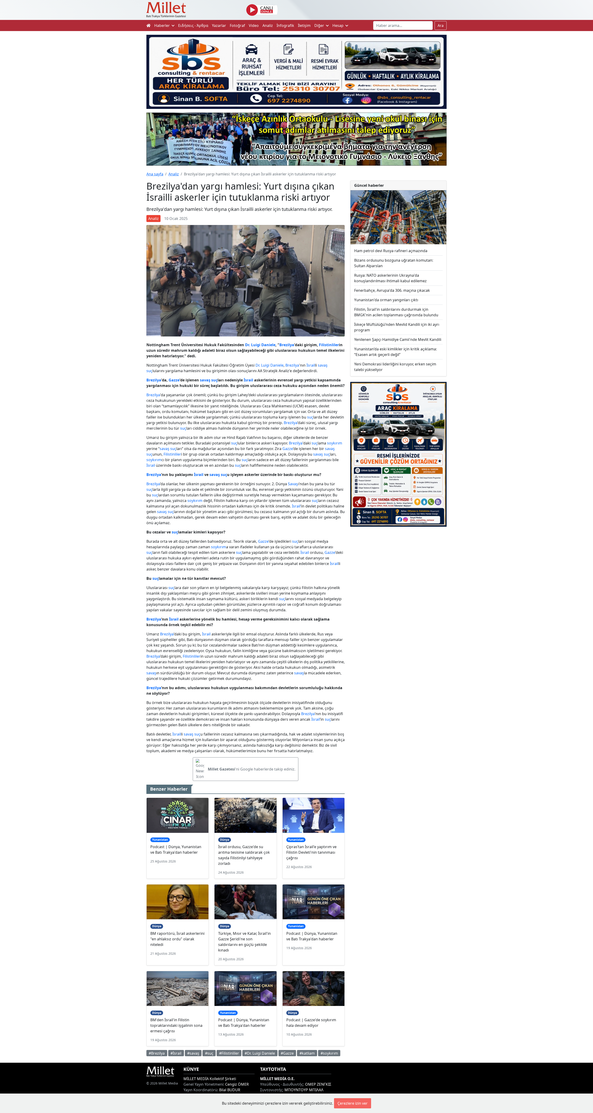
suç (149, 370)
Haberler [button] (162, 25)
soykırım (334, 443)
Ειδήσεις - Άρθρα (193, 25)
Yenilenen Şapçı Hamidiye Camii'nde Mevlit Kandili (397, 339)
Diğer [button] (319, 25)
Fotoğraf (237, 25)
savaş (323, 365)
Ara (441, 25)
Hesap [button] (338, 25)
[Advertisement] (398, 568)
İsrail (310, 365)
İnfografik (285, 25)
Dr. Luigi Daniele (260, 344)
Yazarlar (219, 25)
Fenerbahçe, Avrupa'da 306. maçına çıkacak (392, 290)
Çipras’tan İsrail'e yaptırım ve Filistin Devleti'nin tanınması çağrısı (311, 852)
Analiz (267, 25)
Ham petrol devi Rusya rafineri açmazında (390, 250)
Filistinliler (329, 344)
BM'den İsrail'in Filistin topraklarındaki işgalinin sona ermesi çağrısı (176, 1025)
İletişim (304, 25)
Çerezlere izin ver (353, 1103)
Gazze (174, 380)
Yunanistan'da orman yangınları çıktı (386, 299)
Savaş (293, 483)
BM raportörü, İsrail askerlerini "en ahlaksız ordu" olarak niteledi (177, 939)
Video (254, 25)
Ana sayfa (154, 174)
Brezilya (286, 344)
